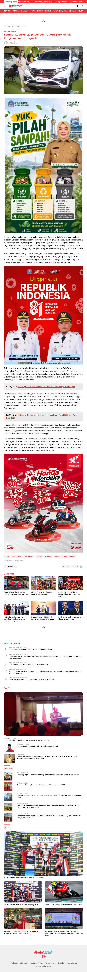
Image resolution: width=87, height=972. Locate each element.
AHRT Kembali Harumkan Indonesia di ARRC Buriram (24, 878)
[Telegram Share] (77, 566)
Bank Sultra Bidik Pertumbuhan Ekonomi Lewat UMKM (70, 618)
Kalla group (16, 556)
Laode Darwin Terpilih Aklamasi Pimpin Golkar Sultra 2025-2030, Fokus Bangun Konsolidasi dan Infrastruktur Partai (47, 758)
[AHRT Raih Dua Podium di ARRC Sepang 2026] (23, 892)
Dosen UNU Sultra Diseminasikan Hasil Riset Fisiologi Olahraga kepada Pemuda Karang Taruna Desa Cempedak (45, 657)
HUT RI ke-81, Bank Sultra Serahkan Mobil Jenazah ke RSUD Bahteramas (14, 619)
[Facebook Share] (63, 566)
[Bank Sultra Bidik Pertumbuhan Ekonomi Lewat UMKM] (70, 608)
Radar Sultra (12, 42)
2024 (7, 556)
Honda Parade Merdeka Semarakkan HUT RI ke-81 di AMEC (69, 594)
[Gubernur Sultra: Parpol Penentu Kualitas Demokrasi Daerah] (43, 714)
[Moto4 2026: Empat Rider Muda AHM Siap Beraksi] (64, 892)
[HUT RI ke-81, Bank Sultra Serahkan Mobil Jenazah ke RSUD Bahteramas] (16, 608)
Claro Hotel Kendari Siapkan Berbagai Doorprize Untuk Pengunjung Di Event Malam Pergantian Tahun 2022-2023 (48, 806)
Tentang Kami (50, 963)
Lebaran (39, 556)
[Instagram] (44, 957)
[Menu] (5, 6)
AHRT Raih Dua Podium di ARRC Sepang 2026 (21, 905)
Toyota (72, 556)
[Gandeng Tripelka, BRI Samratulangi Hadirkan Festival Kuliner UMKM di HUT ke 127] (8, 776)
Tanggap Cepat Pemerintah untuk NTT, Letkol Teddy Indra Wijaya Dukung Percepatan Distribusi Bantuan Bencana (45, 672)
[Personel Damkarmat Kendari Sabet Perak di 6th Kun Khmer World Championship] (23, 918)
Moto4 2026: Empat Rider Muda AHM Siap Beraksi (63, 905)
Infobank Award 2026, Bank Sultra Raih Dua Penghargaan (42, 618)
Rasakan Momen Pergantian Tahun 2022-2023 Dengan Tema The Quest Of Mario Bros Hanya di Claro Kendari (49, 817)
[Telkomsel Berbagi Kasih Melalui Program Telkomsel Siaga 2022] (8, 786)
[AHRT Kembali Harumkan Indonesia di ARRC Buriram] (43, 853)
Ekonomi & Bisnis (10, 31)
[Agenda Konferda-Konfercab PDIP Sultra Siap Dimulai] (9, 748)
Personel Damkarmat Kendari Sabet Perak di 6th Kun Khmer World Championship (22, 932)
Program (48, 556)
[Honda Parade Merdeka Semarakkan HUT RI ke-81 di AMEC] (70, 583)
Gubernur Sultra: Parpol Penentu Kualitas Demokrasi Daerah (27, 740)
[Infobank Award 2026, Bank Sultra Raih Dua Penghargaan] (43, 608)
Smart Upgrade (61, 556)
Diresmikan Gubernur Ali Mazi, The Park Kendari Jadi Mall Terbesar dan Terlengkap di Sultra (49, 796)
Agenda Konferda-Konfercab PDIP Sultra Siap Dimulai (37, 746)
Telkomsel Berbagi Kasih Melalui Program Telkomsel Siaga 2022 (41, 785)
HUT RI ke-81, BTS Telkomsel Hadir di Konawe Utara (41, 593)
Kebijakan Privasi (36, 963)
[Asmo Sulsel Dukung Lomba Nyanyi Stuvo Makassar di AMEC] (16, 583)
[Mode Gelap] (78, 6)
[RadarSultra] (16, 6)
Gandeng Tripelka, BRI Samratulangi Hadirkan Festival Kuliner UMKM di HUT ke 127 (48, 775)
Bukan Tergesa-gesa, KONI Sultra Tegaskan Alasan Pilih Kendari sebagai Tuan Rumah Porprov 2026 (64, 933)
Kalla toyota (28, 556)
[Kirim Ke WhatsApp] (81, 566)
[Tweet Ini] (67, 566)
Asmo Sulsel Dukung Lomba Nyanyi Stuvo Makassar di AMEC (16, 593)
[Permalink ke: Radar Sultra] (6, 43)
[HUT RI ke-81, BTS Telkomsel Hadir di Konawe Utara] (43, 583)
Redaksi (61, 963)
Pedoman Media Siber (19, 963)
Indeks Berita (72, 963)
